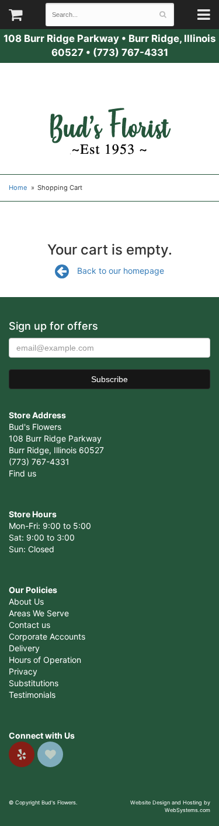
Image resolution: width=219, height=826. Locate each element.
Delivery (24, 648)
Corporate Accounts (47, 636)
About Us (26, 601)
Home (18, 187)
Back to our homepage (120, 271)
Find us (22, 473)
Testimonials (32, 695)
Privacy (23, 671)
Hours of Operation (45, 660)
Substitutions (33, 683)
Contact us (29, 625)
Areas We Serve (39, 613)
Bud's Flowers (110, 117)
